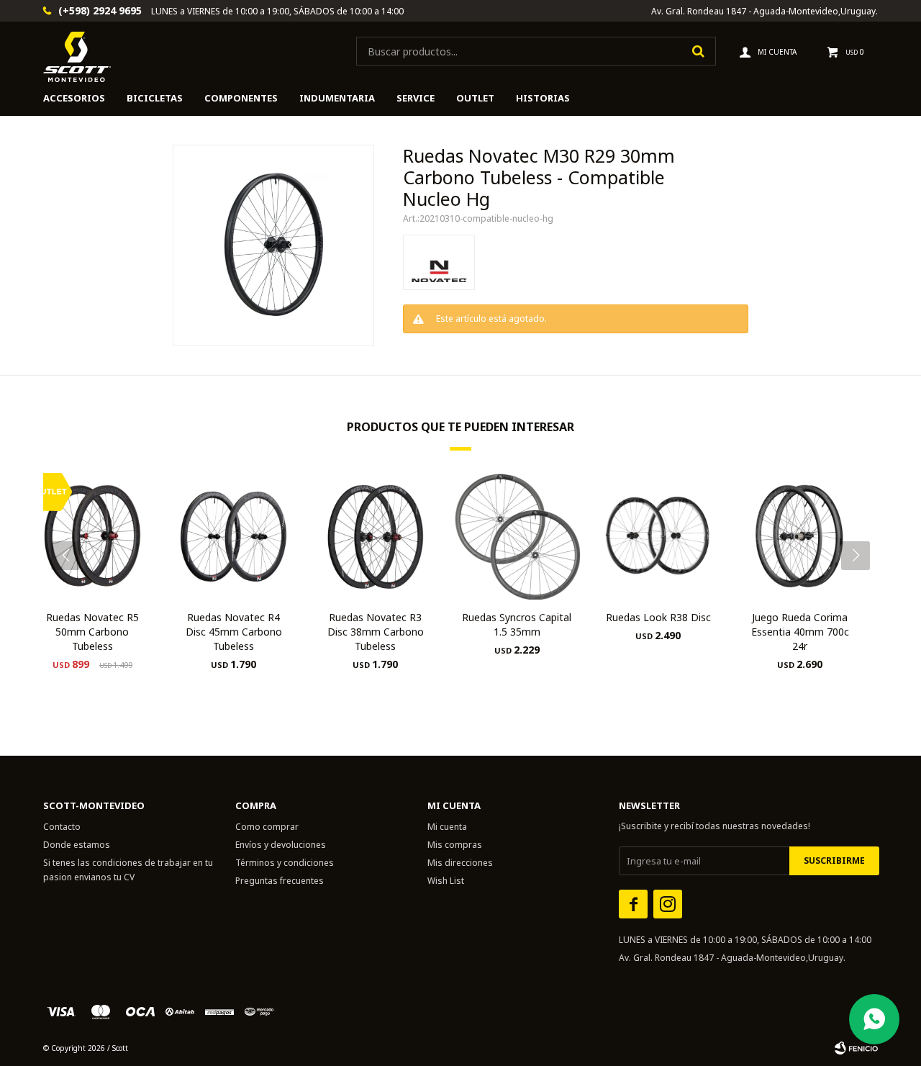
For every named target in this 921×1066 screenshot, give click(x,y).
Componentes (241, 97)
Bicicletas (155, 97)
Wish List (445, 881)
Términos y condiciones (284, 863)
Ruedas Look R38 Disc (658, 617)
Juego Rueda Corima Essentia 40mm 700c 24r (800, 631)
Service (415, 97)
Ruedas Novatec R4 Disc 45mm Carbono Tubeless (234, 631)
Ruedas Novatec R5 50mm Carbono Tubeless (92, 631)
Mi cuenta (447, 827)
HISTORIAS (543, 97)
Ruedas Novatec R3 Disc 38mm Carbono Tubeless (375, 631)
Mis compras (454, 845)
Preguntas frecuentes (279, 881)
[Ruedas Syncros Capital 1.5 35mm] (517, 536)
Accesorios (74, 97)
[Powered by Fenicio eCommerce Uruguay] (856, 1048)
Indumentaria (337, 97)
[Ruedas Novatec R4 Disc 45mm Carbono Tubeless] (234, 536)
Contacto (62, 827)
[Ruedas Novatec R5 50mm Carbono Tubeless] (92, 536)
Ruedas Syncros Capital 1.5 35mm (516, 624)
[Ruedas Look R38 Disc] (658, 536)
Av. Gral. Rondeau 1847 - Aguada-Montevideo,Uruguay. (764, 11)
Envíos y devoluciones (280, 845)
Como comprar (267, 827)
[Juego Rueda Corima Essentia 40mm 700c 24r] (799, 536)
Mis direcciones (460, 863)
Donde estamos (76, 845)
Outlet (475, 97)
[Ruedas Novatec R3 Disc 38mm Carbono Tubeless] (375, 536)
